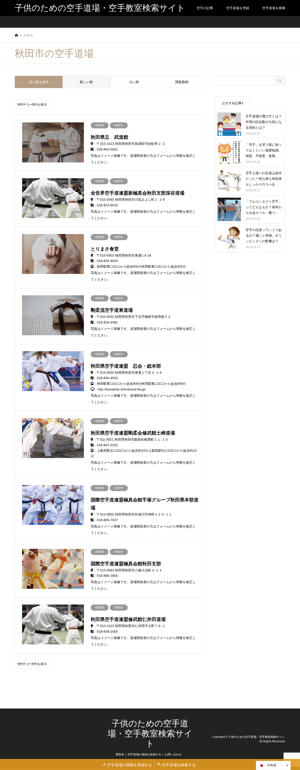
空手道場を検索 (273, 8)
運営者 (120, 754)
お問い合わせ (173, 754)
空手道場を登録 (237, 8)
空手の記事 (205, 8)
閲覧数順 (181, 82)
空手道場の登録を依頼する (144, 754)
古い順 (134, 82)
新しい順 (86, 82)
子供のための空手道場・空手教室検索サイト (150, 733)
